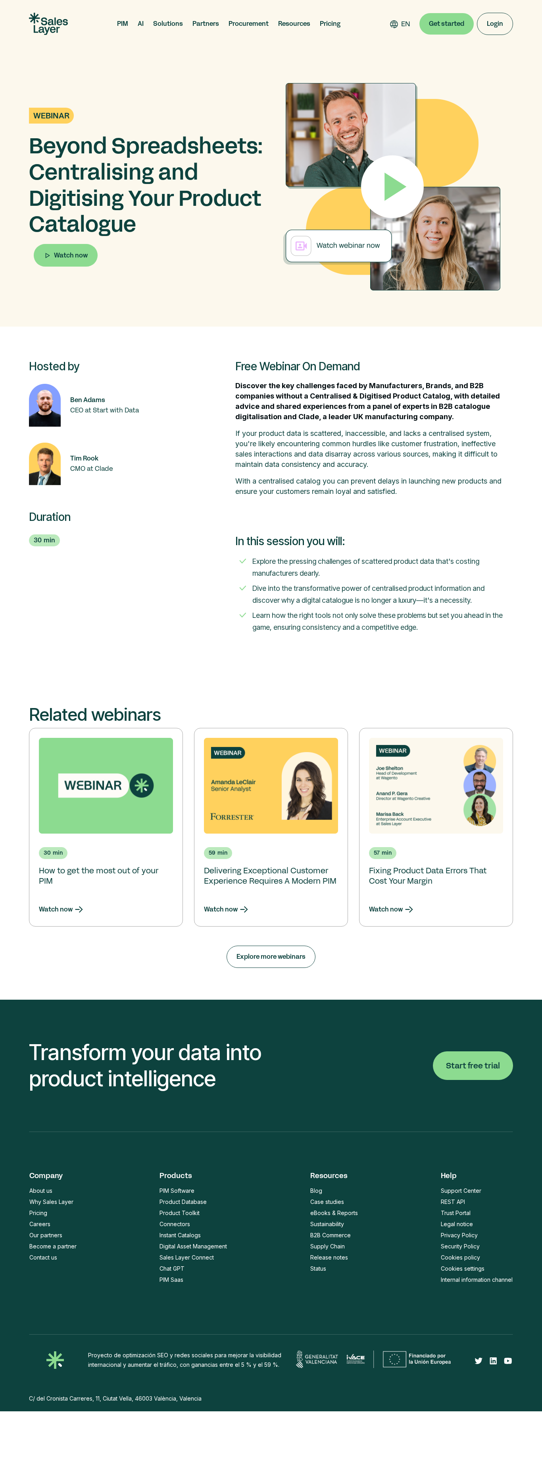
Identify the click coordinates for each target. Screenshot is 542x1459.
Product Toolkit (180, 1212)
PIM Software (177, 1190)
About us (40, 1190)
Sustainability (327, 1224)
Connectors (175, 1224)
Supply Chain (327, 1246)
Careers (39, 1224)
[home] (48, 24)
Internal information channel (477, 1279)
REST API (453, 1201)
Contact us (43, 1257)
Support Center (461, 1190)
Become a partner (53, 1246)
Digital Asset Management (193, 1246)
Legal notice (457, 1224)
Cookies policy (460, 1257)
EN (405, 24)
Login (495, 23)
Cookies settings (462, 1268)
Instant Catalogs (180, 1235)
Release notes (329, 1257)
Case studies (327, 1201)
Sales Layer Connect (187, 1257)
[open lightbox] (393, 187)
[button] (122, 23)
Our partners (45, 1235)
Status (318, 1268)
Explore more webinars (271, 956)
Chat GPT (172, 1268)
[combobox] (405, 24)
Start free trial (473, 1065)
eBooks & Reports (334, 1212)
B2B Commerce (330, 1235)
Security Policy (460, 1246)
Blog (316, 1190)
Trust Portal (456, 1212)
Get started (446, 23)
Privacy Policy (459, 1235)
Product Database (183, 1201)
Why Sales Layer (51, 1201)
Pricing (330, 23)
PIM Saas (171, 1279)
